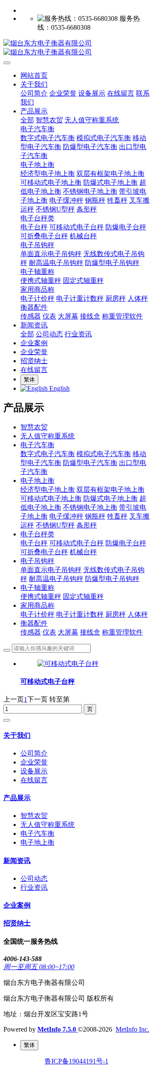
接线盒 (90, 632)
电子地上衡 (37, 480)
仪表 (49, 632)
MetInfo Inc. (132, 1029)
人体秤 (138, 614)
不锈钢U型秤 (55, 525)
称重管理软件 (122, 632)
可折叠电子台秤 (44, 552)
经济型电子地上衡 (47, 489)
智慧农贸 (34, 427)
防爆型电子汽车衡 (90, 462)
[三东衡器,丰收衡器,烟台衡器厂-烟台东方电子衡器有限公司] (76, 48)
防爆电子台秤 (125, 543)
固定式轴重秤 (83, 596)
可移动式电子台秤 (76, 543)
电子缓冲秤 (66, 516)
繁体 (29, 379)
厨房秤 (115, 614)
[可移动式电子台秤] (68, 663)
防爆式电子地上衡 (110, 498)
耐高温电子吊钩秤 (56, 578)
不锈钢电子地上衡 (90, 507)
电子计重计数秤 (80, 614)
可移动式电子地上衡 (51, 498)
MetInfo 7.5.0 (56, 1029)
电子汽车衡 (37, 444)
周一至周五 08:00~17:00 (38, 966)
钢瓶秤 (95, 516)
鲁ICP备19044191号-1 (76, 1061)
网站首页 (34, 75)
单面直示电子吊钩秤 (51, 569)
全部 (27, 120)
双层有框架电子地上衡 (110, 489)
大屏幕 (68, 632)
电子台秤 (34, 543)
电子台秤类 (37, 534)
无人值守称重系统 (47, 436)
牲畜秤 (117, 516)
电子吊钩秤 (37, 560)
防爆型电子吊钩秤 (112, 578)
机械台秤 (83, 552)
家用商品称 (37, 605)
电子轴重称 (37, 587)
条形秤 (86, 525)
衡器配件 (34, 623)
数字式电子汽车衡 (47, 453)
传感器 (30, 632)
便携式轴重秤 (40, 596)
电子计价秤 (37, 614)
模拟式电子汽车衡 (103, 453)
